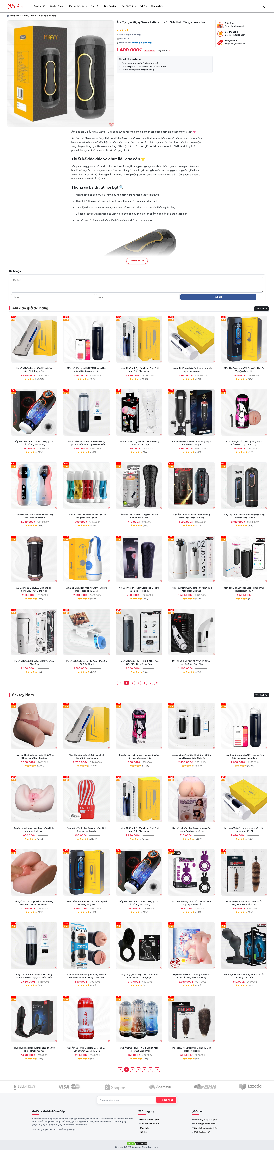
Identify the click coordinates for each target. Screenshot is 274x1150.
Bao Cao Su (110, 6)
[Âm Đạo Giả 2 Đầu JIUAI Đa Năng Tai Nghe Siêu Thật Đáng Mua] (34, 559)
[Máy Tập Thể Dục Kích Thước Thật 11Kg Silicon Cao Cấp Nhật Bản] (34, 726)
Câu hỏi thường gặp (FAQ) (205, 1128)
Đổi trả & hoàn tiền (202, 1132)
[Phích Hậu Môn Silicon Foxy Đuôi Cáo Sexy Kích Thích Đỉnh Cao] (244, 872)
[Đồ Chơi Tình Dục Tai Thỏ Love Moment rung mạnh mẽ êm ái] (192, 872)
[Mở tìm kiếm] (263, 6)
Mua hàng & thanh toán (204, 1123)
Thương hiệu (157, 6)
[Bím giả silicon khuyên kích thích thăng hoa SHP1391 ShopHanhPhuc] (34, 872)
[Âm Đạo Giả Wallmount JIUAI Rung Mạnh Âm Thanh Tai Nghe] (192, 412)
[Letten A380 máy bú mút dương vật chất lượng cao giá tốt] (192, 339)
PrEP (142, 6)
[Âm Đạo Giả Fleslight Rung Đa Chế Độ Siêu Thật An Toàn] (139, 486)
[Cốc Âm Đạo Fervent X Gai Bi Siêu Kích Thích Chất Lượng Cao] (139, 1019)
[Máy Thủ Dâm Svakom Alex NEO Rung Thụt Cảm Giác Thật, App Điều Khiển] (87, 412)
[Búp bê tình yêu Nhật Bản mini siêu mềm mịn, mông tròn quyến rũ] (192, 799)
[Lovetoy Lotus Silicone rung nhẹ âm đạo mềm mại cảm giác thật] (139, 726)
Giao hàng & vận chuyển (205, 1119)
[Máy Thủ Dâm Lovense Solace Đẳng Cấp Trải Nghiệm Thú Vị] (244, 559)
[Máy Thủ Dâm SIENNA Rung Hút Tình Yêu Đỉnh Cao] (34, 632)
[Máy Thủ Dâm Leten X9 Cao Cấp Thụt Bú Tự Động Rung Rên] (244, 339)
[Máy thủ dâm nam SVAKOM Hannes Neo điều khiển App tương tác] (87, 339)
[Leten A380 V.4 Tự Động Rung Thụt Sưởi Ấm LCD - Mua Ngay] (139, 339)
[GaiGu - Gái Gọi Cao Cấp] (16, 6)
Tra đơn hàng (166, 1100)
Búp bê (94, 6)
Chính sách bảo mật (150, 1123)
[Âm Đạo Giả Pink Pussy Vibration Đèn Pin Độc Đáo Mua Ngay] (139, 559)
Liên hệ (143, 1132)
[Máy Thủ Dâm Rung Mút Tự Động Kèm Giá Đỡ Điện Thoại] (87, 632)
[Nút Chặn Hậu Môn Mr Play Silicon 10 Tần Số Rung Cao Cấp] (244, 945)
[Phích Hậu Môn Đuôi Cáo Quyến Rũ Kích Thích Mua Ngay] (192, 1019)
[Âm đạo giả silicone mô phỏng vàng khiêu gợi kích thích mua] (34, 799)
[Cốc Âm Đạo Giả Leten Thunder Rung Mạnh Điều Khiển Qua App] (192, 486)
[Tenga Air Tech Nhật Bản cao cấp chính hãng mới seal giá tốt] (87, 799)
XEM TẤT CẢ (261, 308)
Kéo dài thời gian (76, 6)
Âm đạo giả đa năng (141, 42)
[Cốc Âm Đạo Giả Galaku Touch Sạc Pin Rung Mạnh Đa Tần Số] (87, 486)
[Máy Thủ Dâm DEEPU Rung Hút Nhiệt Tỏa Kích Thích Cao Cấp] (192, 559)
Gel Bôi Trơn (128, 6)
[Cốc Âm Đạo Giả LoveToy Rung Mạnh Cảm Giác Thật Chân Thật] (244, 412)
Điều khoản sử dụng (149, 1119)
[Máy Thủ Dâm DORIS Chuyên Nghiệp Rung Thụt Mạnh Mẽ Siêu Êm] (244, 486)
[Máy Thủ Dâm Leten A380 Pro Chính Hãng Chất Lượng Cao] (34, 339)
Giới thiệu (144, 1128)
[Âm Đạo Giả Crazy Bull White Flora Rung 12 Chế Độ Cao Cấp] (139, 412)
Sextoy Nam (23, 694)
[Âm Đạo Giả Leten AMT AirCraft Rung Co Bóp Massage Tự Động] (87, 559)
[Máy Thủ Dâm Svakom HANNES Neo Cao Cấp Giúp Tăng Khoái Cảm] (139, 632)
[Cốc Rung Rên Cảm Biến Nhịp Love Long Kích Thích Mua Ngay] (34, 486)
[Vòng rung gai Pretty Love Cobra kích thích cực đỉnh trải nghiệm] (139, 945)
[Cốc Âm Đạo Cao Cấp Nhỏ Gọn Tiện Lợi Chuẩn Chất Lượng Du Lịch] (87, 1019)
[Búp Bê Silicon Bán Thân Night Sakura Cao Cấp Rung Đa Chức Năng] (192, 945)
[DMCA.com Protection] (137, 1143)
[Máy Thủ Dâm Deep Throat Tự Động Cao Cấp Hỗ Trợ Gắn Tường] (34, 412)
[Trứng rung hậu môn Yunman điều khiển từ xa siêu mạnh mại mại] (34, 1019)
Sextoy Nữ (39, 6)
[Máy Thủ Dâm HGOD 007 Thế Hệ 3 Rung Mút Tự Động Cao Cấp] (192, 632)
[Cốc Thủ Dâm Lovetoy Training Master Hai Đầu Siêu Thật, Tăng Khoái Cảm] (87, 945)
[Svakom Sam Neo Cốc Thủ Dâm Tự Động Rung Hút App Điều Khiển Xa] (192, 726)
